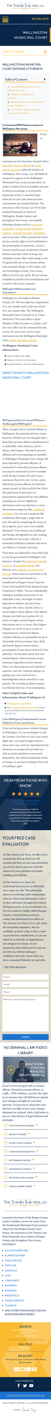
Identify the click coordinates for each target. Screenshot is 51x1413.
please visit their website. (23, 340)
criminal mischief (22, 233)
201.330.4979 (40, 18)
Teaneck (11, 1305)
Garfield (11, 1270)
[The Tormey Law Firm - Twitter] (25, 1386)
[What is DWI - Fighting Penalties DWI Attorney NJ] (25, 1083)
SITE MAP (40, 1395)
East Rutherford (16, 1250)
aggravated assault (36, 561)
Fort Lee (10, 1265)
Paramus (11, 1290)
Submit (25, 1037)
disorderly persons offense (16, 165)
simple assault (23, 228)
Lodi (8, 1275)
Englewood (13, 1260)
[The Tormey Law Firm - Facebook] (19, 1386)
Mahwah (11, 1285)
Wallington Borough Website (19, 703)
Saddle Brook (14, 1300)
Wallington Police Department (24, 707)
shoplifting (39, 233)
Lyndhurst (12, 1280)
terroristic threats (25, 565)
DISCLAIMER (29, 1395)
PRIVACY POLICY (14, 1395)
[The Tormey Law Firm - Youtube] (31, 1386)
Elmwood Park (15, 1255)
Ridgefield (12, 1295)
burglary (7, 565)
